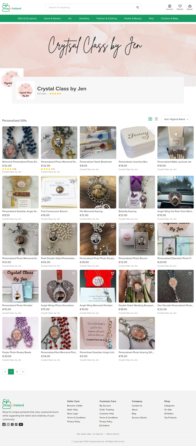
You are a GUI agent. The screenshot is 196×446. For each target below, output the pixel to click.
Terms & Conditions (76, 417)
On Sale (168, 409)
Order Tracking (107, 409)
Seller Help (72, 409)
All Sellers (169, 413)
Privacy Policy (73, 421)
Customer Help (107, 413)
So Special (98, 433)
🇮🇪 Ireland (104, 425)
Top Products (170, 417)
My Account (105, 405)
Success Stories (139, 417)
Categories (169, 405)
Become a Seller (75, 405)
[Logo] (11, 7)
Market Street (112, 433)
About (135, 409)
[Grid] (150, 119)
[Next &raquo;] (23, 372)
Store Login (72, 413)
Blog (134, 413)
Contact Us (137, 405)
